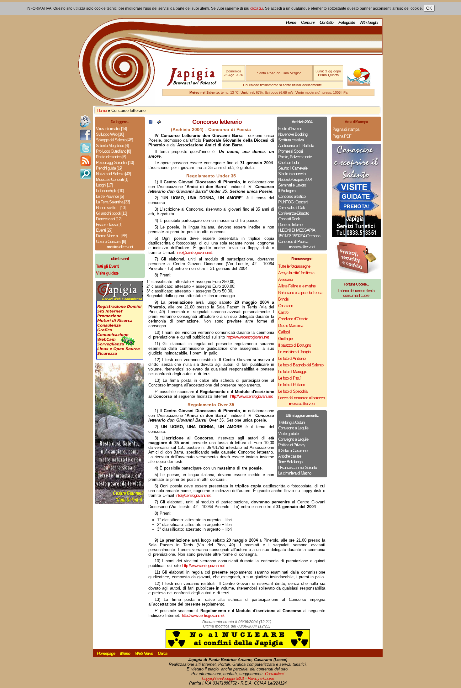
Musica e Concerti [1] (112, 179)
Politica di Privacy (291, 445)
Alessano (285, 279)
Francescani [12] (108, 219)
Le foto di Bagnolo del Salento (300, 365)
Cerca (162, 653)
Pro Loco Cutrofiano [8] (113, 151)
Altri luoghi (369, 22)
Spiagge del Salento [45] (114, 140)
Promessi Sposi (290, 151)
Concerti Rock (289, 219)
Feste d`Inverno (290, 128)
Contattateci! (274, 673)
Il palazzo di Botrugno (294, 345)
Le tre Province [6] (110, 196)
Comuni (308, 22)
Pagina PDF (341, 136)
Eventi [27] (104, 230)
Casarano (285, 305)
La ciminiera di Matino (294, 473)
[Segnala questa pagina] (159, 122)
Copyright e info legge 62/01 (223, 678)
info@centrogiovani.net (194, 252)
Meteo (125, 653)
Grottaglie (285, 338)
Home (291, 22)
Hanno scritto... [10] (110, 207)
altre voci (120, 246)
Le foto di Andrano (291, 358)
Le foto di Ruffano (291, 384)
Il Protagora (286, 190)
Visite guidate (288, 433)
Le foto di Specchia (292, 391)
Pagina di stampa (345, 129)
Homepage (106, 653)
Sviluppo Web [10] (110, 134)
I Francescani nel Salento (297, 467)
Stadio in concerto (291, 173)
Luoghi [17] (104, 185)
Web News (144, 653)
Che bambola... (289, 162)
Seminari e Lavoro (292, 185)
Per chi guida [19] (109, 168)
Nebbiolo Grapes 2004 (295, 179)
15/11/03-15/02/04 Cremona (299, 236)
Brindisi (283, 299)
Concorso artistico (291, 196)
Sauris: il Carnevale (292, 168)
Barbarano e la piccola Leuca (300, 292)
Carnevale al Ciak (291, 207)
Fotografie (346, 22)
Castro (283, 312)
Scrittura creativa (291, 140)
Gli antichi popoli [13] (111, 213)
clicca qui (256, 8)
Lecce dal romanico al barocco (301, 398)
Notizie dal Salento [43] (113, 173)
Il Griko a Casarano (292, 450)
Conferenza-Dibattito (293, 213)
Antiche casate (289, 456)
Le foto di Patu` (289, 378)
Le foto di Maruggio (292, 371)
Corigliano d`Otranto (293, 319)
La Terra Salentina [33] (113, 202)
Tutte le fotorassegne (294, 266)
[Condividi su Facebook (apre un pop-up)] (150, 122)
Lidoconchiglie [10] (110, 190)
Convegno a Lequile (293, 428)
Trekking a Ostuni (291, 422)
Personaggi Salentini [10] (115, 162)
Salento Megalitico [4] (112, 145)
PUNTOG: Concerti (293, 202)
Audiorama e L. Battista (296, 145)
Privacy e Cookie (261, 678)
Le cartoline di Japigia (294, 351)
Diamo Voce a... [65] (111, 236)
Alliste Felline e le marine (296, 286)
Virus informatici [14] (111, 128)
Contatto (326, 22)
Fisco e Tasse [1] (109, 224)
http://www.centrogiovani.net (247, 337)
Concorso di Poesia (293, 241)
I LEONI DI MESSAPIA (296, 230)
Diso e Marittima (290, 325)
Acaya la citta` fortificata (296, 272)
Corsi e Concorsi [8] (111, 241)
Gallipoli (284, 332)
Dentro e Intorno (290, 224)
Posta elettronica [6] (111, 157)
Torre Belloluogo (290, 462)
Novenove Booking (292, 134)
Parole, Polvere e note (295, 157)
